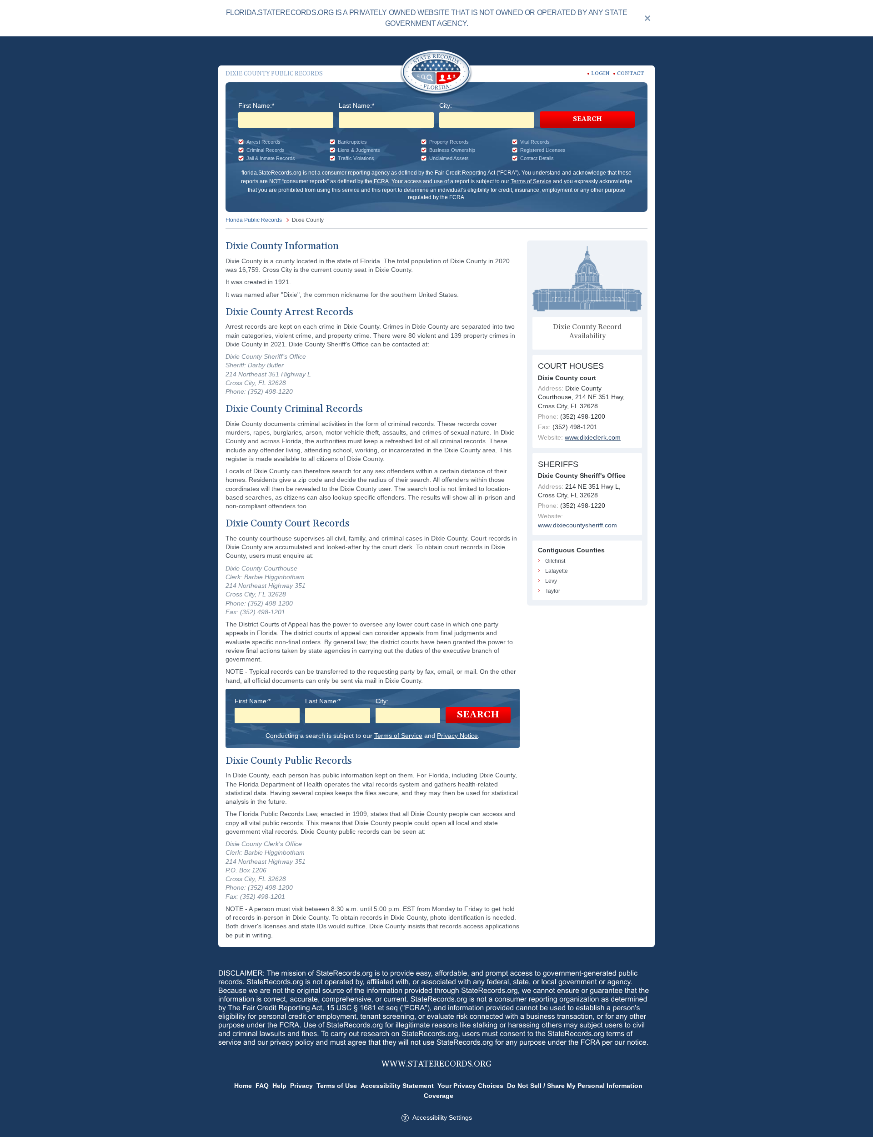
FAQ (262, 1085)
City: (445, 105)
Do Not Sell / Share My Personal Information (574, 1085)
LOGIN (600, 73)
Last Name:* (356, 105)
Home (243, 1085)
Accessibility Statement (397, 1085)
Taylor (552, 591)
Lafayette (556, 571)
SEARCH (587, 119)
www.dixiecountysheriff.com (577, 525)
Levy (551, 581)
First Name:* (256, 105)
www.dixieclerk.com (593, 437)
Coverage (438, 1095)
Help (279, 1085)
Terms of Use (336, 1085)
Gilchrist (555, 561)
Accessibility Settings (442, 1117)
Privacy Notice (457, 735)
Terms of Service (531, 181)
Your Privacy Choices (470, 1085)
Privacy (301, 1085)
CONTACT (630, 73)
